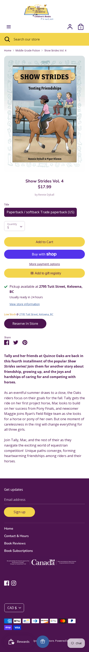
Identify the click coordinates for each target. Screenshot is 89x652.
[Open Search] (7, 39)
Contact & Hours (16, 536)
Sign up (19, 512)
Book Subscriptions (18, 551)
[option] (44, 114)
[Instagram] (13, 583)
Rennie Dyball (46, 194)
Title (6, 204)
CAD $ (12, 608)
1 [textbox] (8, 227)
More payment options (44, 264)
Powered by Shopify (67, 641)
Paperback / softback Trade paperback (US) (40, 212)
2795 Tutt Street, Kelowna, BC (36, 314)
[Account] (70, 25)
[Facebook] (6, 583)
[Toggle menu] (8, 26)
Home (8, 528)
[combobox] (14, 226)
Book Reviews (15, 543)
